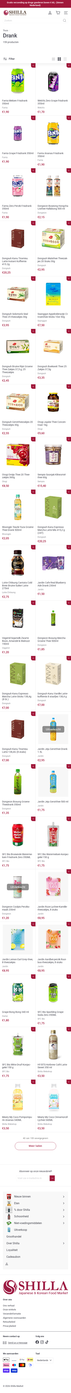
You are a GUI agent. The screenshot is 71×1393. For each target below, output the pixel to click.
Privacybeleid (9, 1326)
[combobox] (35, 20)
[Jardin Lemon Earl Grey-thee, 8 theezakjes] (18, 948)
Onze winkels (9, 1309)
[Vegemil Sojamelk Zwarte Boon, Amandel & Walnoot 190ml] (18, 628)
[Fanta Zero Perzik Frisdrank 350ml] (18, 194)
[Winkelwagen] (58, 13)
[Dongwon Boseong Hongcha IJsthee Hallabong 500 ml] (53, 194)
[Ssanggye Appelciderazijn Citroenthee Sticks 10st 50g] (53, 302)
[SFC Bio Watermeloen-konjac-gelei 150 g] (53, 843)
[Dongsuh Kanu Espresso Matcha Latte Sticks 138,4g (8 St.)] (18, 684)
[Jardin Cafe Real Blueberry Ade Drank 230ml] (53, 571)
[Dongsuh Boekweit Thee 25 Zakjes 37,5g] (53, 355)
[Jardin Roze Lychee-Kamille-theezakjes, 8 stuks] (53, 895)
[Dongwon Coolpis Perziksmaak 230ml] (18, 895)
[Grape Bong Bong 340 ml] (18, 999)
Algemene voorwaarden (14, 1318)
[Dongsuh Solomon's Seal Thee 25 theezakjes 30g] (18, 302)
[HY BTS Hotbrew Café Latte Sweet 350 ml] (53, 1053)
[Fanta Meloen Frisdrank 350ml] (18, 89)
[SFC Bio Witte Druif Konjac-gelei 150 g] (18, 1053)
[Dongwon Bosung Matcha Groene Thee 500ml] (53, 627)
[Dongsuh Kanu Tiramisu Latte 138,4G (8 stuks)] (18, 738)
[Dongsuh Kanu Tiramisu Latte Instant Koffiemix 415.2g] (18, 248)
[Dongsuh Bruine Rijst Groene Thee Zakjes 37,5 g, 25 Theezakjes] (18, 356)
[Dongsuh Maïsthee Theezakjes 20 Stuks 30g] (53, 247)
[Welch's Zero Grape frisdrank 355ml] (53, 89)
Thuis (5, 30)
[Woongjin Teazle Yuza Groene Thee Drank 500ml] (18, 516)
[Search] (64, 20)
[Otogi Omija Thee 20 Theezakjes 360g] (18, 463)
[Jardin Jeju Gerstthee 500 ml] (53, 789)
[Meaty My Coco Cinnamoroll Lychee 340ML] (53, 1106)
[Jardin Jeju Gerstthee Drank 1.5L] (53, 738)
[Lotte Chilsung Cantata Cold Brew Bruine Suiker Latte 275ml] (18, 573)
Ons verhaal (8, 1305)
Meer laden (35, 1145)
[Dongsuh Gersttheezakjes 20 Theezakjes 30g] (18, 410)
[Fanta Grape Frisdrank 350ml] (18, 140)
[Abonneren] (52, 1178)
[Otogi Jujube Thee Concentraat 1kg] (53, 410)
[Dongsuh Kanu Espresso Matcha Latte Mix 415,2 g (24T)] (53, 517)
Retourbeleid (9, 1322)
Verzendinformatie (12, 1313)
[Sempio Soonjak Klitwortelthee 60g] (53, 463)
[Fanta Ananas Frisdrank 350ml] (53, 142)
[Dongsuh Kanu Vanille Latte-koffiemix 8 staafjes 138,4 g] (53, 682)
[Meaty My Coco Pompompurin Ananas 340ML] (18, 1106)
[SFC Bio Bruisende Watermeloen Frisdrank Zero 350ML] (18, 843)
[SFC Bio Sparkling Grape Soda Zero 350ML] (53, 1000)
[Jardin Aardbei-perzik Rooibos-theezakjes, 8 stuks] (53, 948)
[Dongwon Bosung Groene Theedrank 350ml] (18, 790)
